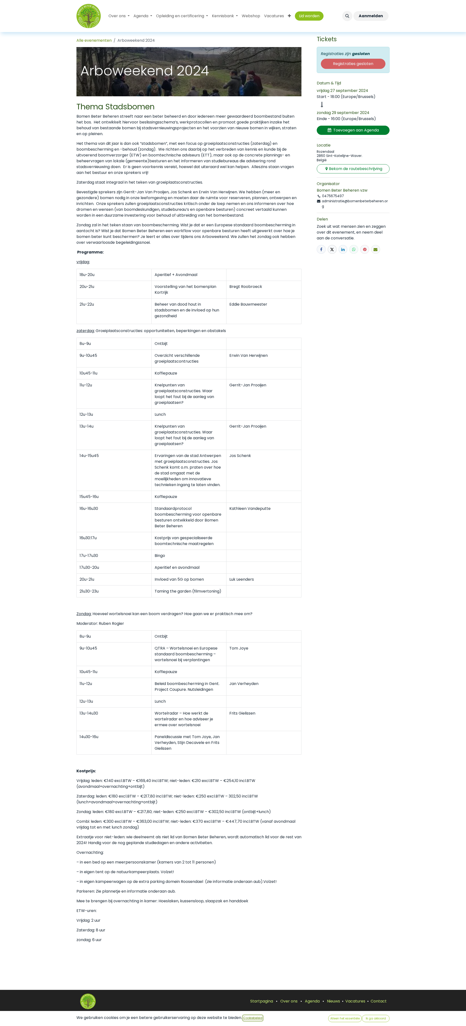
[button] (347, 16)
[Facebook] (321, 249)
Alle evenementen (94, 40)
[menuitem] (119, 16)
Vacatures (355, 1001)
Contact (379, 1001)
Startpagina (261, 1001)
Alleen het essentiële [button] (345, 1018)
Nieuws (333, 1001)
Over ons (289, 1001)
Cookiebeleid (252, 1018)
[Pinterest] (364, 249)
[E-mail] (375, 249)
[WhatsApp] (353, 249)
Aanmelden (371, 16)
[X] (332, 249)
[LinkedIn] (343, 249)
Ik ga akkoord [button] (376, 1018)
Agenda (312, 1001)
